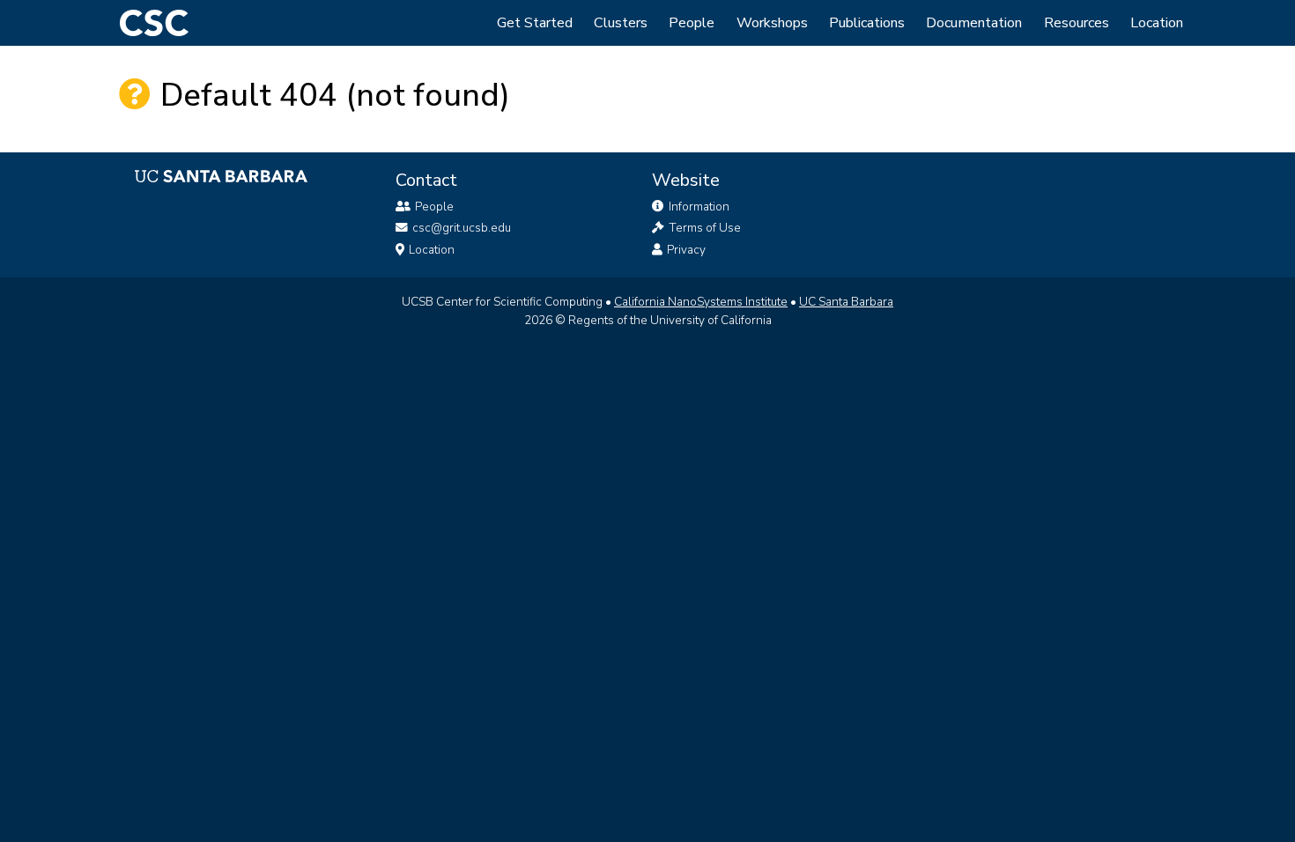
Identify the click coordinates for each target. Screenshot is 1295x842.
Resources (1076, 23)
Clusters (621, 23)
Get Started (535, 23)
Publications (867, 23)
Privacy (685, 249)
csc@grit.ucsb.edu (461, 227)
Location (1156, 23)
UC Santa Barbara (846, 301)
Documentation (974, 23)
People (691, 23)
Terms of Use (703, 227)
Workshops (772, 23)
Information (697, 206)
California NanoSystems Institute (701, 301)
